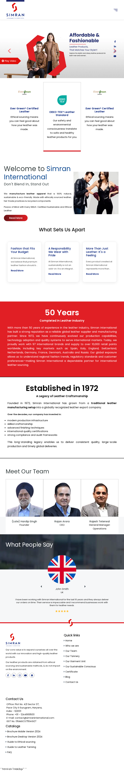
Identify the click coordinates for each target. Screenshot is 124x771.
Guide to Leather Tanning (21, 747)
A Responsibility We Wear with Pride (59, 252)
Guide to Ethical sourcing (21, 741)
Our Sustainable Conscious (80, 666)
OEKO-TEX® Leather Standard (62, 113)
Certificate (71, 671)
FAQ (9, 752)
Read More (15, 218)
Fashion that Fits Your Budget (23, 250)
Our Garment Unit (75, 661)
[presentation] (8, 536)
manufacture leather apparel (27, 193)
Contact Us (71, 682)
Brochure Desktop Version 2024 (24, 736)
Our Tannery (72, 656)
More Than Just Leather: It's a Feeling (97, 252)
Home (68, 640)
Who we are (72, 645)
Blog (67, 676)
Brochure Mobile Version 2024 (24, 731)
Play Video (10, 61)
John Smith (62, 589)
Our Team (71, 651)
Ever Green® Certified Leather (24, 110)
